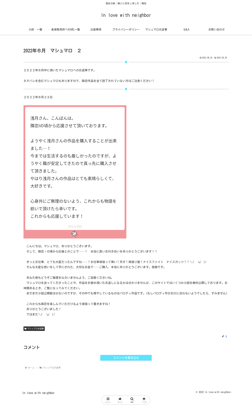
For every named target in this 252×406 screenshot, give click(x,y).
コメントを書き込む (126, 357)
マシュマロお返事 (35, 328)
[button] (236, 403)
